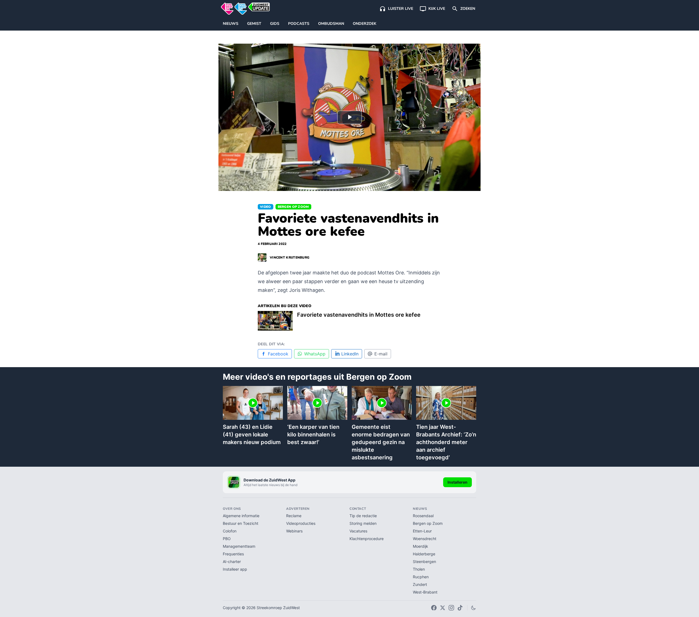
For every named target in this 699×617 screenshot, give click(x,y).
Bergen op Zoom (293, 207)
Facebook (278, 354)
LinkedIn (350, 354)
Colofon (229, 531)
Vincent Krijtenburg (289, 257)
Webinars (294, 531)
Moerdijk (420, 546)
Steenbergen (424, 561)
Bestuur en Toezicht (240, 523)
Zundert (420, 584)
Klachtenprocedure (367, 538)
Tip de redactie (363, 515)
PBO (227, 538)
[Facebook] (434, 607)
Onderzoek (364, 23)
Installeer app (235, 569)
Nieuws (230, 23)
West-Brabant (425, 592)
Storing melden (363, 523)
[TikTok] (460, 607)
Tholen (419, 569)
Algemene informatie (241, 515)
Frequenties (233, 554)
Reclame (293, 515)
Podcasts (298, 23)
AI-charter (232, 561)
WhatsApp (314, 354)
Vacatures (358, 531)
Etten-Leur (422, 531)
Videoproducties (300, 523)
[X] (442, 607)
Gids (274, 23)
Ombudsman (331, 23)
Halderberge (424, 554)
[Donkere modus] (473, 607)
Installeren (457, 482)
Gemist (254, 23)
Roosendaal (423, 515)
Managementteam (239, 546)
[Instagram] (451, 607)
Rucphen (421, 576)
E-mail (380, 354)
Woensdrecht (424, 538)
